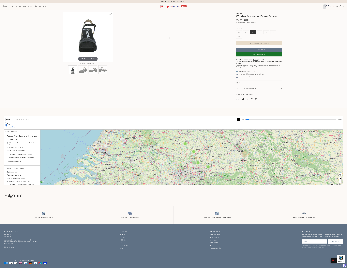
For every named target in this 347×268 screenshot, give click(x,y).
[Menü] (344, 256)
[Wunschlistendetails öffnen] (334, 6)
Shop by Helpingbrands (30, 260)
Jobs (44, 6)
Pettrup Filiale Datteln (16, 168)
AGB (211, 245)
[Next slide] (169, 38)
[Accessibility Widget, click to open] (344, 265)
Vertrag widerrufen (215, 248)
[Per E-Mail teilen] (256, 99)
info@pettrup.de (9, 247)
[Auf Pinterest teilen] (252, 99)
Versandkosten (251, 22)
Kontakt (122, 234)
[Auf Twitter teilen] (248, 99)
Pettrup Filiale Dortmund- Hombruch (22, 136)
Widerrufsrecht (214, 237)
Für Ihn (11, 6)
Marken (30, 6)
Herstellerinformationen (244, 94)
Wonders (239, 13)
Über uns (38, 6)
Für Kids (18, 6)
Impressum (213, 240)
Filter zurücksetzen (11, 127)
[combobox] (126, 119)
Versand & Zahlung (215, 234)
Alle (9, 125)
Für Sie (5, 6)
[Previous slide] (6, 38)
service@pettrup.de (19, 150)
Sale (24, 6)
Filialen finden (124, 240)
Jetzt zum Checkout (259, 54)
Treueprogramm (124, 245)
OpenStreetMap (332, 184)
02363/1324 (18, 175)
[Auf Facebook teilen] (243, 99)
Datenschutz (214, 242)
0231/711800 (19, 147)
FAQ (121, 242)
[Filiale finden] (238, 119)
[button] (175, 164)
